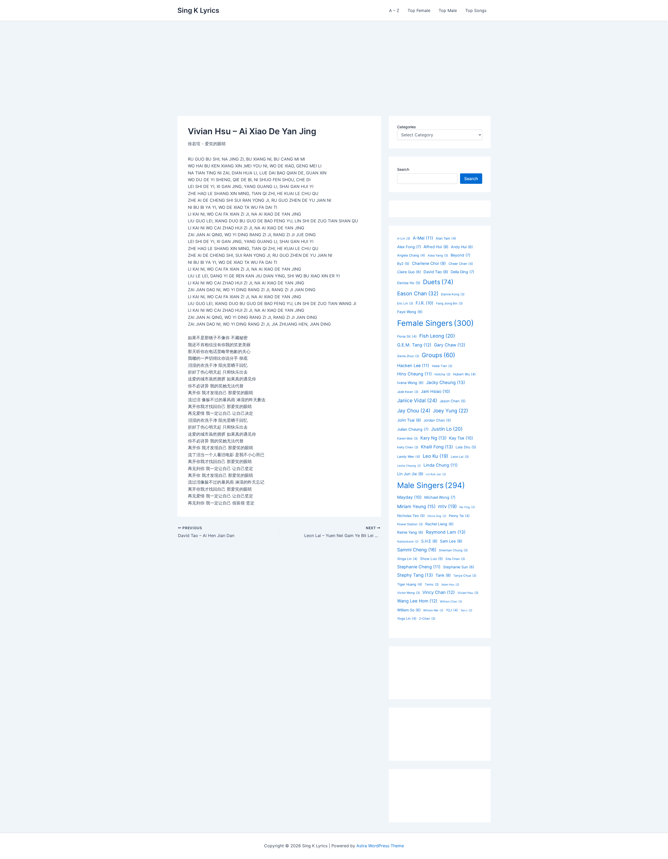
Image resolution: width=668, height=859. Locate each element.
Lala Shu (466, 447)
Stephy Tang (415, 575)
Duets (438, 282)
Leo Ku (435, 456)
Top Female (419, 10)
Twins (432, 584)
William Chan (451, 601)
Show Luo (431, 559)
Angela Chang (411, 255)
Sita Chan (455, 559)
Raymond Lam (446, 532)
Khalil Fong (437, 446)
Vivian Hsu (467, 593)
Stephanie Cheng (418, 566)
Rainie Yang (410, 532)
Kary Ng (433, 438)
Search (403, 169)
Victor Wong (408, 593)
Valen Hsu (450, 584)
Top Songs (475, 10)
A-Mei (423, 238)
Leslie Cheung (409, 465)
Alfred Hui (436, 246)
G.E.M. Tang (414, 345)
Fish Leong (437, 336)
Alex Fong (409, 247)
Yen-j (466, 610)
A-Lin (403, 238)
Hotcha (442, 374)
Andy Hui (462, 247)
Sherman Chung (453, 550)
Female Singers (435, 323)
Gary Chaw (449, 345)
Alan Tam (446, 238)
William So (409, 610)
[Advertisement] (334, 60)
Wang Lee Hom (417, 601)
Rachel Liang (439, 524)
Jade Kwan (407, 392)
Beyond (460, 255)
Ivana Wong (410, 382)
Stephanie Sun (458, 567)
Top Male (448, 10)
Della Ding (462, 272)
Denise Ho (408, 283)
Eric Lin (405, 303)
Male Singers (431, 485)
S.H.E (429, 541)
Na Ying (467, 507)
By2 (403, 263)
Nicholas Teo (411, 516)
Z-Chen (427, 618)
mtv (447, 506)
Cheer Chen (461, 264)
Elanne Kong (452, 294)
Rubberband (408, 541)
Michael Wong (439, 497)
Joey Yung (450, 411)
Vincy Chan (438, 592)
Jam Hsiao (435, 391)
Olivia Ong (436, 516)
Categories (406, 127)
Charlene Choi (429, 263)
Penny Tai (459, 516)
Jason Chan (453, 401)
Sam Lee (451, 541)
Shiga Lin (407, 559)
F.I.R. (424, 303)
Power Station (410, 524)
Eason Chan (417, 293)
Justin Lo (447, 429)
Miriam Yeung (416, 506)
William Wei (433, 610)
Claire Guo (409, 272)
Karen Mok (407, 438)
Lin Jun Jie (410, 473)
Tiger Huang (409, 584)
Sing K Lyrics (198, 10)
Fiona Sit (407, 336)
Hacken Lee (413, 365)
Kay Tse (461, 438)
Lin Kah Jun (436, 474)
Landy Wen (408, 457)
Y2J (452, 610)
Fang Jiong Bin (449, 303)
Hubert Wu (464, 374)
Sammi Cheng (416, 549)
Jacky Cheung (445, 382)
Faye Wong (409, 311)
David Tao (436, 271)
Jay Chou (413, 410)
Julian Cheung (412, 429)
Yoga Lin (406, 618)
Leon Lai (460, 457)
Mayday (409, 497)
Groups (438, 355)
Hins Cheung (414, 373)
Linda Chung (441, 465)
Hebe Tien (442, 366)
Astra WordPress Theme (380, 845)
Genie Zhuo (408, 356)
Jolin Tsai (409, 420)
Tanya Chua (464, 575)
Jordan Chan (437, 420)
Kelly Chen (407, 447)
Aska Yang (438, 255)
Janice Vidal (417, 400)
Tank (443, 575)
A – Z (394, 10)
